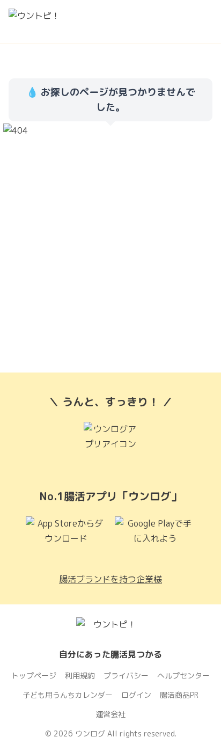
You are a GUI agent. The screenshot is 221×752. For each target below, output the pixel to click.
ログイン (136, 695)
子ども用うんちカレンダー (68, 695)
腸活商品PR (179, 695)
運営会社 (110, 714)
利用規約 (80, 675)
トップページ (33, 675)
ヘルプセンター (183, 675)
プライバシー (126, 675)
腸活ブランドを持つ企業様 (110, 579)
